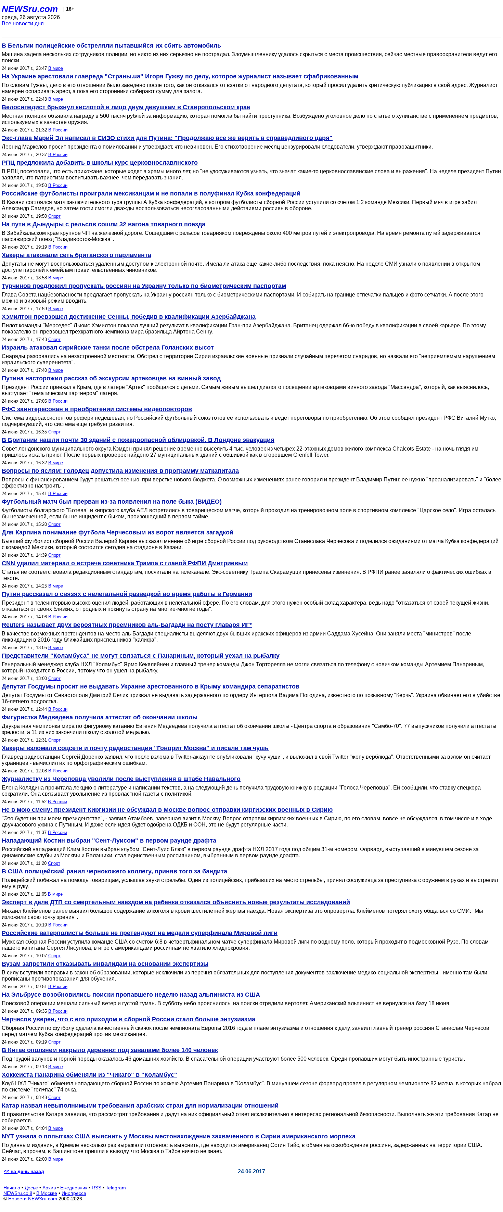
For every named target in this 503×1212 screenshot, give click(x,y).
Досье (31, 1187)
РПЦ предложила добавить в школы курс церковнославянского (100, 162)
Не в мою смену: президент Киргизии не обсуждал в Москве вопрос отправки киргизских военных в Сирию (167, 809)
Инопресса (74, 1193)
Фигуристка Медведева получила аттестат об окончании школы (99, 717)
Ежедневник (73, 1187)
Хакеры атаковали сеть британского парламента (76, 255)
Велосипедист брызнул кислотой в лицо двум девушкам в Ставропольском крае (126, 107)
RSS (96, 1187)
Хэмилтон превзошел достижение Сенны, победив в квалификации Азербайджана (129, 316)
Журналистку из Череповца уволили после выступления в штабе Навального (121, 778)
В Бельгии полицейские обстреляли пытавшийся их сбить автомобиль (111, 45)
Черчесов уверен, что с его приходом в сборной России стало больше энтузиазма (128, 1019)
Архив (49, 1187)
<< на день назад (24, 1171)
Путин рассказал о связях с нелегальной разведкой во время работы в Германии (127, 594)
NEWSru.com (30, 9)
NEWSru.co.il (17, 1193)
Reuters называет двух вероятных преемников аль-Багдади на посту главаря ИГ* (127, 624)
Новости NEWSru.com (32, 1198)
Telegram (116, 1187)
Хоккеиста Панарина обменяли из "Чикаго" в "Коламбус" (89, 1074)
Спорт (54, 216)
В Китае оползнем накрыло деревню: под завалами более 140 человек (110, 1050)
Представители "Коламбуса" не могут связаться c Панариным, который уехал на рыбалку (141, 655)
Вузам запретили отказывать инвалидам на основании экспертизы (105, 963)
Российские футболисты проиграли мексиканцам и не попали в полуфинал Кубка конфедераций (151, 193)
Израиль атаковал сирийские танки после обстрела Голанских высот (108, 347)
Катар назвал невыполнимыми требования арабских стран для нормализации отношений (140, 1105)
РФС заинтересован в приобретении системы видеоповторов (97, 409)
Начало (11, 1187)
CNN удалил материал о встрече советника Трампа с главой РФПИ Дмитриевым (125, 563)
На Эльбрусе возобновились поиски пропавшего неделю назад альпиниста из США (131, 994)
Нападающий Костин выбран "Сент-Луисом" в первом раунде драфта (109, 840)
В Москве (46, 1193)
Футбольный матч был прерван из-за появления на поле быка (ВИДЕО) (112, 501)
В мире (55, 68)
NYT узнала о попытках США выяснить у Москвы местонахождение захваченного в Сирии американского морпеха (179, 1136)
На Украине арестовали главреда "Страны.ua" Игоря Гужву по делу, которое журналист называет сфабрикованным (180, 76)
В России (57, 129)
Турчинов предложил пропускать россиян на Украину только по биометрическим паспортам (144, 285)
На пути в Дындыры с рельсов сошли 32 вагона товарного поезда (103, 224)
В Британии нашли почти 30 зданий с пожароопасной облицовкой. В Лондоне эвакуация (138, 440)
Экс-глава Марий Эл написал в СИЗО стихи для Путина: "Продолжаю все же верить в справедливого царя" (167, 138)
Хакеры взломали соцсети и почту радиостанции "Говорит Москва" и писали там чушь (135, 748)
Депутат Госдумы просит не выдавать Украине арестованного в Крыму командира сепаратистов (150, 686)
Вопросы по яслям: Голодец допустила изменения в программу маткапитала (120, 470)
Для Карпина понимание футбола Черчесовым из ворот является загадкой (117, 532)
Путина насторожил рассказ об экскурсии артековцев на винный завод (111, 378)
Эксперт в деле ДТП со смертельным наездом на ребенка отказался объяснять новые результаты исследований (176, 902)
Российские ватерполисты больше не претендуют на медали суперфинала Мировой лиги (140, 933)
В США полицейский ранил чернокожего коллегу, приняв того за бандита (114, 871)
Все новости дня (23, 23)
